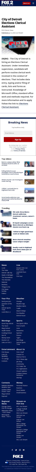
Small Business (21, 393)
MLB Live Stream (22, 413)
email (23, 450)
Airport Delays (21, 311)
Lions (18, 328)
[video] (29, 164)
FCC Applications (21, 369)
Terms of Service (19, 151)
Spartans (19, 333)
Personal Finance (22, 385)
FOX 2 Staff (20, 352)
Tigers (18, 338)
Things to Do (6, 287)
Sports (19, 320)
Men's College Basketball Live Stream (21, 425)
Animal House (20, 315)
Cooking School (7, 333)
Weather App (20, 304)
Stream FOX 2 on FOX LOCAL (22, 269)
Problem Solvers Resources (21, 374)
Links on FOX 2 (6, 342)
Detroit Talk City (7, 273)
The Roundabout (7, 277)
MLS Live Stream (21, 440)
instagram (20, 450)
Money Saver (6, 338)
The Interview (6, 280)
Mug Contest (6, 328)
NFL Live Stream (21, 406)
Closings (19, 301)
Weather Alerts (21, 306)
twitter (16, 450)
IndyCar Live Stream (20, 420)
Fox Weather (20, 313)
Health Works (6, 330)
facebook (12, 450)
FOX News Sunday (5, 290)
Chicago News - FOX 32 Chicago (7, 407)
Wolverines (20, 330)
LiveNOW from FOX (21, 273)
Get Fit (4, 335)
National (4, 282)
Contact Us (20, 354)
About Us (20, 349)
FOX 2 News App (21, 359)
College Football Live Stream (21, 410)
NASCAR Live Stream (20, 416)
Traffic (18, 308)
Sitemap (19, 378)
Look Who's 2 (6, 312)
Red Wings (19, 340)
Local (3, 268)
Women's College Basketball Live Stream (22, 431)
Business (4, 284)
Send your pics (6, 301)
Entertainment (8, 349)
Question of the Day (7, 304)
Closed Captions (21, 371)
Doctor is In (5, 340)
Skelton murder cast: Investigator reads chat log (12, 180)
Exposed (4, 396)
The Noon (5, 326)
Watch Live (26, 3)
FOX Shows (5, 352)
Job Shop (19, 362)
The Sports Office (22, 323)
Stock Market (20, 390)
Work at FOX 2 (21, 357)
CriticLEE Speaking (4, 355)
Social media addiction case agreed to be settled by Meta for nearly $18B (12, 198)
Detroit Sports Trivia (6, 309)
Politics (4, 293)
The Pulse (5, 270)
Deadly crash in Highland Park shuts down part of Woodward (22, 250)
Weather (20, 298)
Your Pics (6, 298)
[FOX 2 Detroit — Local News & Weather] (7, 3)
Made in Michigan (7, 275)
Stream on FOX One (21, 402)
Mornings (6, 320)
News (11, 30)
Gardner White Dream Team (6, 390)
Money (19, 382)
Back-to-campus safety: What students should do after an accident (11, 163)
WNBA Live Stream (20, 436)
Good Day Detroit (7, 323)
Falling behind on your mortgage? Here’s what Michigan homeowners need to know (12, 172)
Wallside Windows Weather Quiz (7, 386)
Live (18, 265)
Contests (4, 361)
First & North (20, 326)
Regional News (6, 402)
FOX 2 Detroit (5, 30)
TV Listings (5, 359)
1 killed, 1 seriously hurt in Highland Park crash (10, 189)
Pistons (18, 335)
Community (20, 364)
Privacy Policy (20, 149)
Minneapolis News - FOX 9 (6, 415)
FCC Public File (21, 366)
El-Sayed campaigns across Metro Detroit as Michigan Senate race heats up (23, 225)
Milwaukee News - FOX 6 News (7, 411)
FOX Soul (19, 276)
